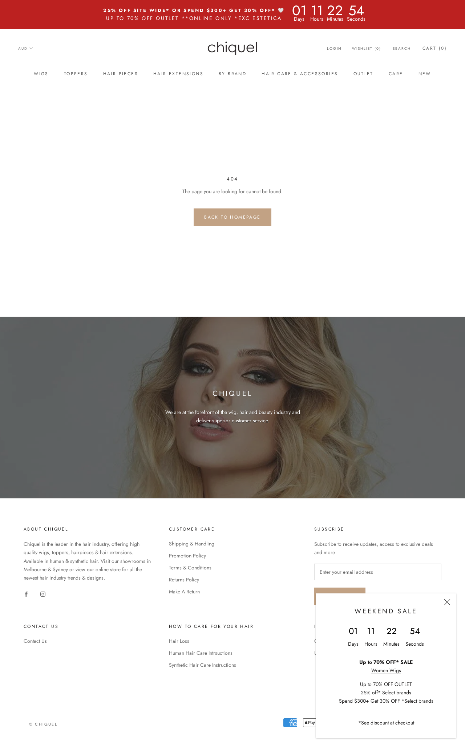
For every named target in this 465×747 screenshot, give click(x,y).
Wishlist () (366, 48)
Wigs (41, 73)
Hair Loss (179, 641)
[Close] (447, 602)
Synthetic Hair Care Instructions (202, 665)
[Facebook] (26, 593)
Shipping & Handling (191, 543)
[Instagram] (42, 593)
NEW (424, 73)
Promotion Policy (187, 555)
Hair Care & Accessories (300, 73)
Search (402, 48)
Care (396, 73)
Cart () (434, 48)
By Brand (232, 73)
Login (334, 48)
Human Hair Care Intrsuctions (200, 653)
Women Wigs (386, 670)
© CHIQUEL (43, 724)
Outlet (363, 73)
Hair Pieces (120, 73)
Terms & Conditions (190, 567)
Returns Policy (184, 579)
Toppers (76, 73)
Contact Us (35, 641)
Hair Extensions (178, 73)
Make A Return (184, 591)
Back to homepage (232, 217)
